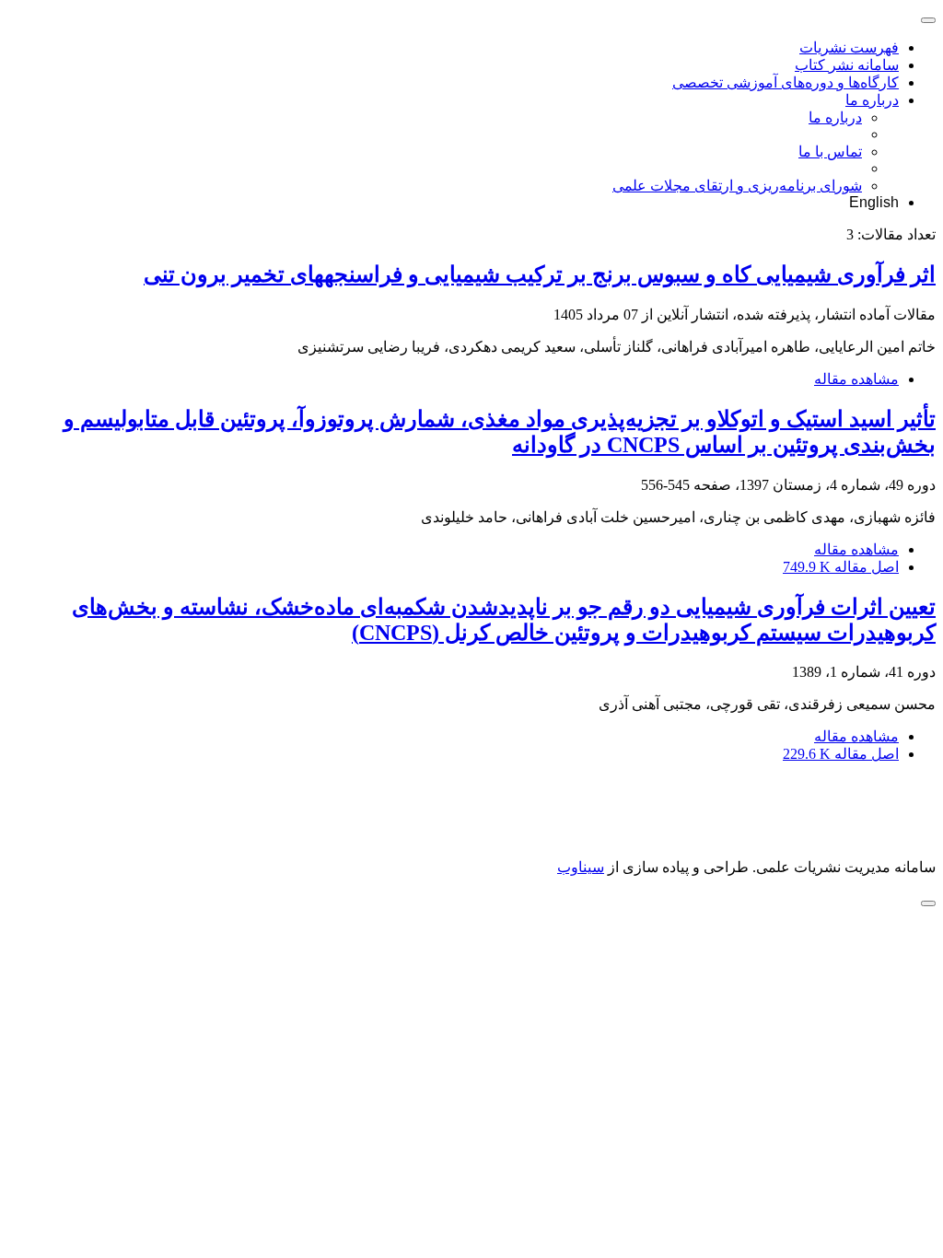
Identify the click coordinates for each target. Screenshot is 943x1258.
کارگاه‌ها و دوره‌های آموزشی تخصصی (785, 82)
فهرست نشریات (849, 47)
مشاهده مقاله (856, 379)
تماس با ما (830, 151)
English (874, 202)
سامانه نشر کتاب (847, 65)
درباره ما (872, 100)
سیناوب (580, 867)
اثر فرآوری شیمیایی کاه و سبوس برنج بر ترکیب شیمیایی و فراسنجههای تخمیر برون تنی (540, 274)
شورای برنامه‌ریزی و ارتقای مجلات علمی (737, 185)
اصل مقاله (841, 567)
